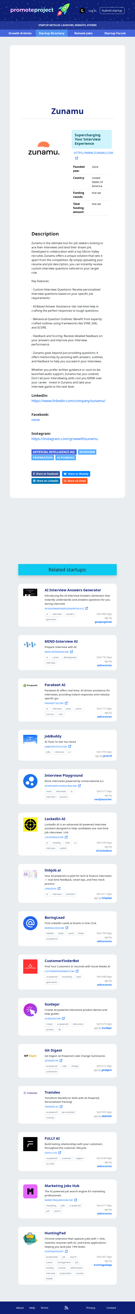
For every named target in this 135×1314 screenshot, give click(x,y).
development (70, 657)
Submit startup (112, 10)
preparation (43, 458)
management (63, 1262)
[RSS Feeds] (66, 1307)
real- (61, 714)
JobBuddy (53, 736)
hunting (50, 1267)
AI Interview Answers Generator (73, 590)
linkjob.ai (53, 870)
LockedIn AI (55, 818)
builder (49, 1278)
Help (32, 1307)
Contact (111, 1307)
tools (67, 842)
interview (87, 452)
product (50, 1029)
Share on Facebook (47, 473)
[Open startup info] (29, 591)
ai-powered (66, 458)
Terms (44, 1307)
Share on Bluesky (78, 473)
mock (49, 791)
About (20, 1307)
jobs (48, 751)
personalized (68, 1112)
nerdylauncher (103, 799)
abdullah (107, 1116)
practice (64, 796)
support (79, 1158)
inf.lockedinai (104, 850)
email (71, 933)
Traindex (52, 1092)
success (50, 714)
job (47, 1211)
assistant (70, 894)
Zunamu (67, 111)
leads (61, 933)
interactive (78, 1024)
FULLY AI (52, 1138)
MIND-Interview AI (61, 641)
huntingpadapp (103, 1265)
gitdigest (106, 1070)
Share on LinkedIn (47, 480)
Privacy (90, 1307)
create (49, 1024)
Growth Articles (20, 33)
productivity (52, 1256)
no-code (50, 1163)
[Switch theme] (82, 10)
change (74, 1066)
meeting (57, 842)
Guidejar (52, 1004)
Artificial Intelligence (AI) (54, 452)
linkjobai (107, 898)
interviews (61, 791)
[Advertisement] (67, 80)
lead (78, 976)
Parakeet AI (55, 684)
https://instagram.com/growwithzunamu (64, 438)
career (56, 657)
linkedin (50, 933)
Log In (92, 10)
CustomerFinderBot (62, 960)
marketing (67, 976)
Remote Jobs (83, 33)
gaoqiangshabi (103, 621)
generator (51, 619)
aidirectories (104, 665)
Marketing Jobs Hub (62, 1185)
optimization (76, 1267)
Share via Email (77, 480)
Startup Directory (52, 33)
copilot (63, 848)
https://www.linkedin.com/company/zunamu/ (67, 400)
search (57, 1211)
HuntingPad (55, 1233)
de (59, 1029)
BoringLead (55, 917)
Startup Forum (115, 33)
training (50, 1117)
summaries (51, 1071)
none (35, 419)
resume (62, 1267)
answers (70, 614)
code (64, 1066)
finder (81, 933)
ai (47, 614)
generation (51, 982)
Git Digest (53, 1050)
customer (66, 1158)
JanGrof (107, 756)
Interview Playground (64, 775)
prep (68, 708)
